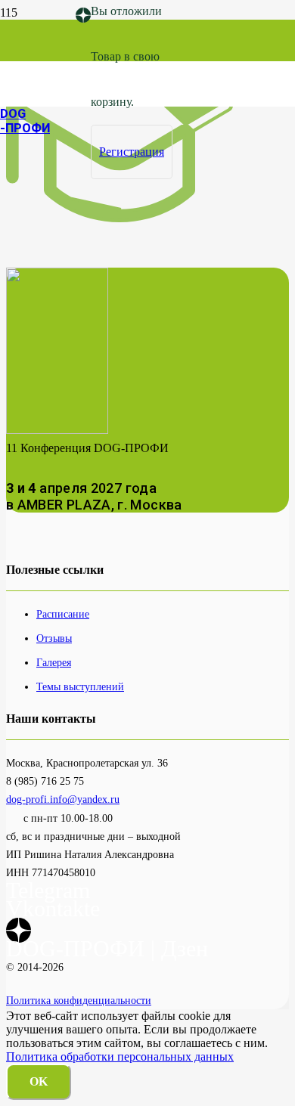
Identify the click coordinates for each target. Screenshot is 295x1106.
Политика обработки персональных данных (120, 1056)
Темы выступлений (80, 686)
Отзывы (54, 638)
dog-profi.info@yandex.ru (63, 799)
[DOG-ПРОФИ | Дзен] (83, 15)
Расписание (62, 614)
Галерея (53, 662)
